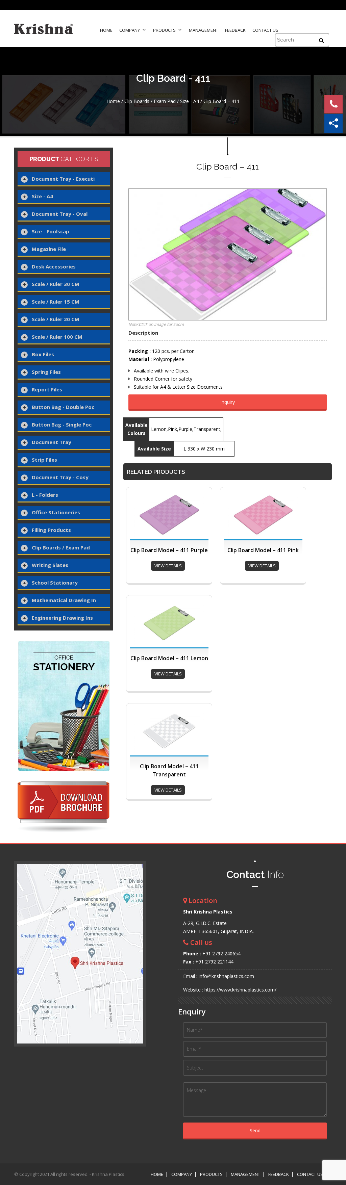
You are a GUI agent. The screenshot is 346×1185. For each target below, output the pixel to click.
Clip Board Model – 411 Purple (169, 550)
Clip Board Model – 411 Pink (263, 550)
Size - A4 (189, 101)
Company (129, 30)
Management (203, 30)
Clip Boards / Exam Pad (150, 101)
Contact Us (265, 30)
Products (164, 30)
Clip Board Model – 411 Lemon (169, 658)
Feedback (235, 30)
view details (168, 566)
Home (106, 30)
